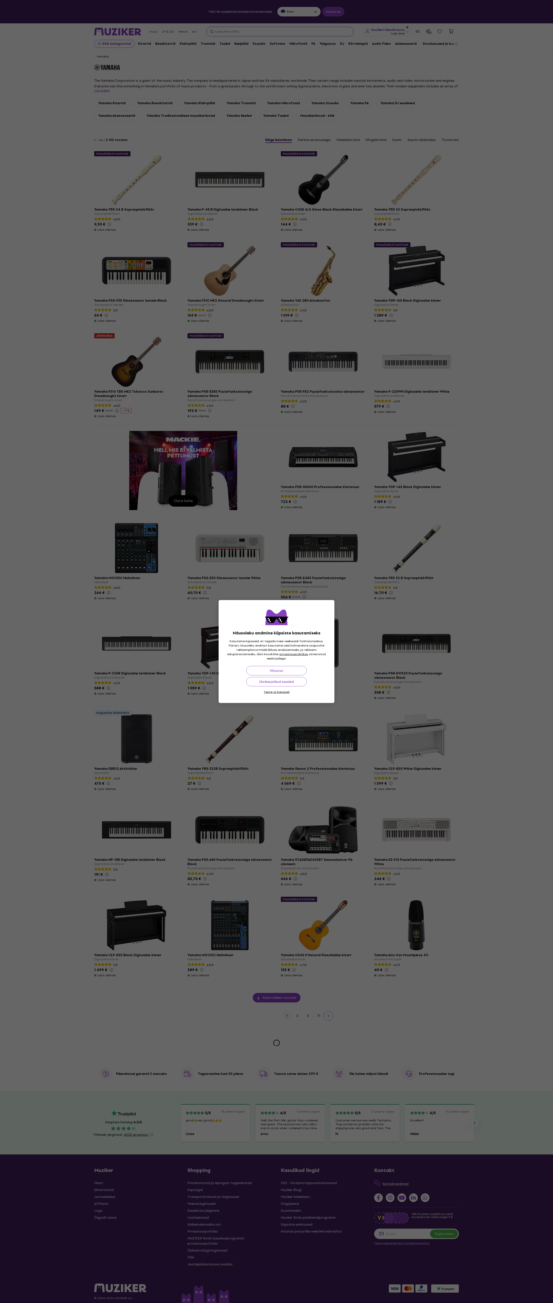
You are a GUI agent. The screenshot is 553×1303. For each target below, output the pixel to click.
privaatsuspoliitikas (294, 654)
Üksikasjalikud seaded (276, 681)
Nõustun (276, 670)
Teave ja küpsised (276, 692)
